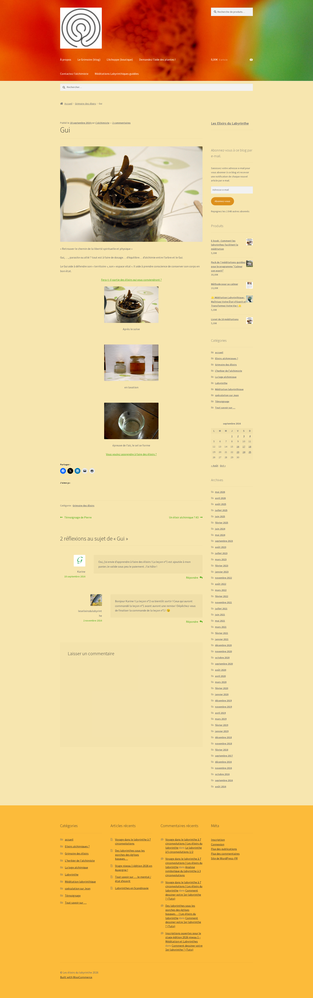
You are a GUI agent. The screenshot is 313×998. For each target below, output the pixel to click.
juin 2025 (220, 516)
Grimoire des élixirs (85, 103)
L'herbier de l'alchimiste (228, 370)
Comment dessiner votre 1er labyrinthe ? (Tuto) (183, 894)
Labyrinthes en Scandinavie (132, 888)
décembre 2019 (223, 700)
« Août (214, 465)
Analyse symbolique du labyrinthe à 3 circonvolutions (183, 871)
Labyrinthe (221, 383)
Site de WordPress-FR (224, 858)
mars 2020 (220, 682)
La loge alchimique (225, 377)
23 (238, 452)
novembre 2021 (223, 602)
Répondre (192, 577)
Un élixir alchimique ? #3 (184, 517)
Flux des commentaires (225, 853)
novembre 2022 (223, 577)
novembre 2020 (223, 651)
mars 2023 (220, 559)
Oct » (223, 465)
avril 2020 (220, 676)
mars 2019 (220, 718)
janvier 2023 (221, 571)
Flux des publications (224, 849)
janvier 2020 (221, 694)
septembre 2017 (224, 755)
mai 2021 (220, 620)
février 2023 (221, 565)
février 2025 (221, 522)
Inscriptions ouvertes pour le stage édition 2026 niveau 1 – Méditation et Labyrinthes (183, 937)
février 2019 (221, 725)
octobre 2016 (222, 774)
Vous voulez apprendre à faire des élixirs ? (131, 454)
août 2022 (220, 584)
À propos (65, 59)
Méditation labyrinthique (229, 389)
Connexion (217, 844)
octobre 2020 (222, 657)
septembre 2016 (224, 780)
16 (238, 446)
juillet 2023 (221, 553)
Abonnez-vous (222, 201)
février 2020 (221, 688)
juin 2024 (220, 528)
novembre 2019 (223, 706)
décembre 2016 (223, 761)
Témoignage (222, 401)
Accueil (68, 103)
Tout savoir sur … (225, 407)
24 (244, 452)
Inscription (218, 839)
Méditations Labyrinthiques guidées (117, 73)
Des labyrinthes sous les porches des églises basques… (130, 855)
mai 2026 (220, 492)
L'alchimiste (102, 122)
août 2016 (220, 786)
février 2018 (221, 749)
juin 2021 (220, 614)
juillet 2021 (221, 608)
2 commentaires (121, 122)
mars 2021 (220, 627)
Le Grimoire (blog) (89, 59)
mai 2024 (220, 535)
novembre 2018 (223, 743)
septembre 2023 (224, 541)
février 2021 (221, 633)
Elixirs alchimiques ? (226, 358)
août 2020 (220, 670)
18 (250, 446)
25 (250, 452)
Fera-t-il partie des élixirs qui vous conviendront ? (131, 280)
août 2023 (220, 547)
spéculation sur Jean (227, 395)
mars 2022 (220, 590)
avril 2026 (220, 498)
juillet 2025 (221, 510)
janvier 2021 (221, 639)
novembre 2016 (223, 768)
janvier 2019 (221, 731)
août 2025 (220, 504)
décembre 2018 (223, 737)
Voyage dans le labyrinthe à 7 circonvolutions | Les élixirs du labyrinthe (183, 843)
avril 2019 (220, 712)
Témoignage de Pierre (78, 517)
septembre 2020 (224, 663)
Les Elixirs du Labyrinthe (230, 123)
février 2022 (221, 596)
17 (244, 446)
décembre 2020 (223, 645)
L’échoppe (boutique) (120, 59)
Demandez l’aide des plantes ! (157, 59)
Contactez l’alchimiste (74, 73)
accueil (219, 352)
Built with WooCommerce (76, 977)
